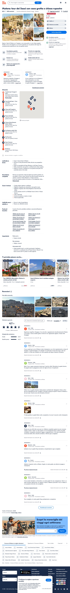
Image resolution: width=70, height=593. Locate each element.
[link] (15, 273)
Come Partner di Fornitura (61, 571)
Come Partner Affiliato (61, 575)
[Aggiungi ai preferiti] (26, 261)
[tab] (14, 543)
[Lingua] (61, 2)
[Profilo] (65, 3)
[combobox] (21, 2)
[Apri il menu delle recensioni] (66, 329)
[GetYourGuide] (4, 3)
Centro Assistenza (35, 571)
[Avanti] (67, 273)
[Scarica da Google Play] (25, 572)
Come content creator (60, 573)
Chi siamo (50, 571)
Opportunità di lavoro (51, 574)
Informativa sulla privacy (22, 537)
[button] (8, 11)
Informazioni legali (35, 573)
